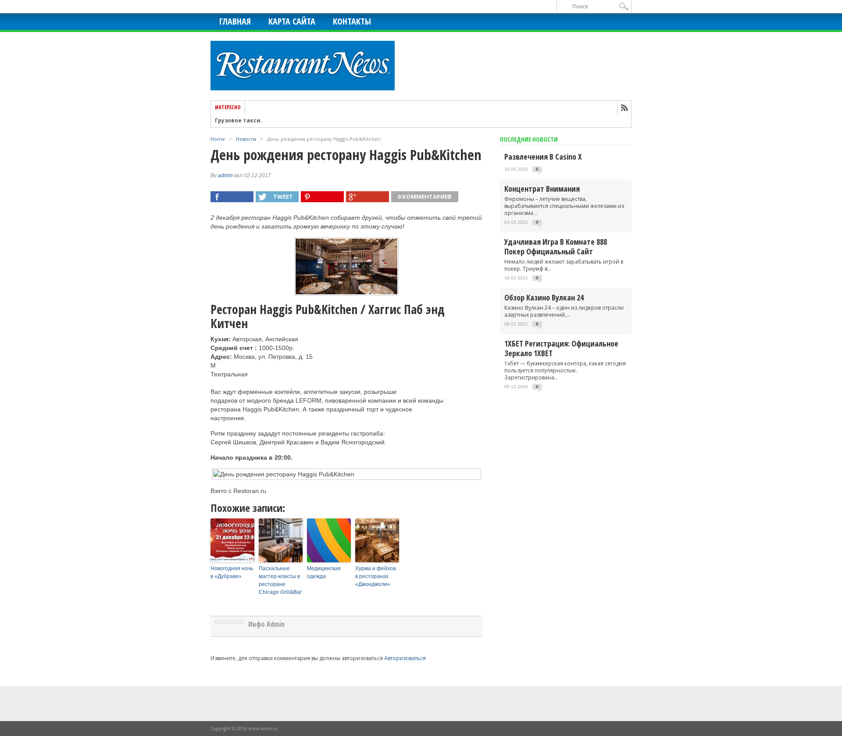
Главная (235, 21)
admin (225, 175)
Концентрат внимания (542, 188)
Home (217, 139)
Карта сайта (291, 21)
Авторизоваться (405, 658)
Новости (246, 139)
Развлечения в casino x (543, 156)
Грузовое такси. (238, 120)
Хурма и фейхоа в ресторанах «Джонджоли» (375, 576)
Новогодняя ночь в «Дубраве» (231, 572)
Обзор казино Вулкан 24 (544, 297)
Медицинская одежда (324, 572)
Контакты (352, 21)
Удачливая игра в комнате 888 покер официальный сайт (555, 246)
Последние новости (529, 139)
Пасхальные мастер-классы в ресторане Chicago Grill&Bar (280, 580)
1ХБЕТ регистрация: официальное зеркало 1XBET (561, 348)
